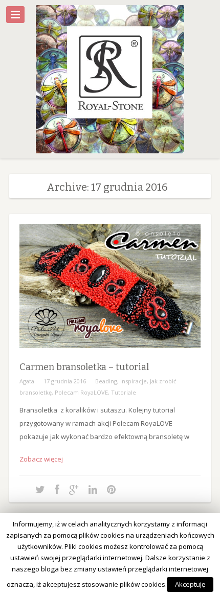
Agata (26, 381)
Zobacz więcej (41, 459)
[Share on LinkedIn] (92, 488)
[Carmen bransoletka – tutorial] (110, 355)
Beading (106, 381)
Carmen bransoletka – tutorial (84, 367)
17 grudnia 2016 (64, 381)
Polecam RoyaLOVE (81, 392)
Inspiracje (133, 381)
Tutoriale (123, 392)
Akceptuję (190, 584)
